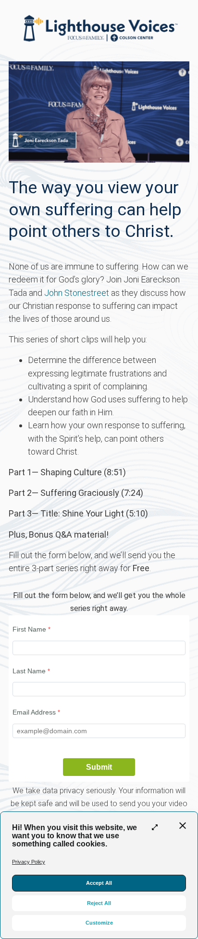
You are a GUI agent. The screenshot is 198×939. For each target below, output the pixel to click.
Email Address (34, 712)
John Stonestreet (76, 293)
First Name (29, 629)
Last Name (29, 671)
